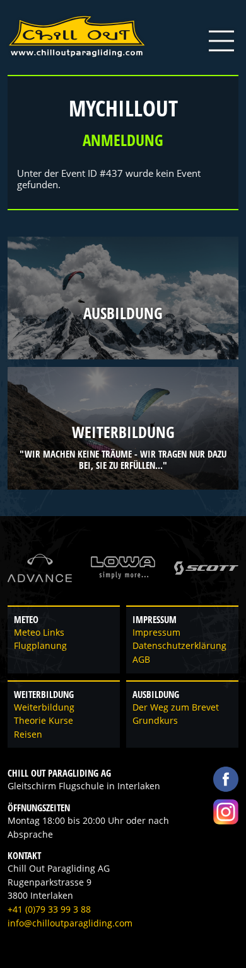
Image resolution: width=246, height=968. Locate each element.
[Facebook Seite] (225, 779)
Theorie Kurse (43, 720)
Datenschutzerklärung (179, 645)
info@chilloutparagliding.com (70, 923)
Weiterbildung (123, 432)
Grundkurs (155, 720)
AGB (141, 659)
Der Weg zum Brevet (175, 707)
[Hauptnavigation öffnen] (221, 40)
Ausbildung (123, 313)
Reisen (28, 734)
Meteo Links (39, 632)
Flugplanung (40, 645)
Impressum (156, 632)
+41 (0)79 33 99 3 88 (49, 909)
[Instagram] (225, 811)
